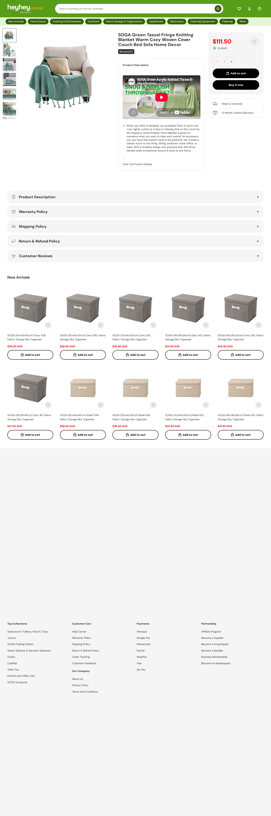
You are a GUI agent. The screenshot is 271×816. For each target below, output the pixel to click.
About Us (77, 679)
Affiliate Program (211, 631)
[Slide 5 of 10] (9, 94)
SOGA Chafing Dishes (20, 644)
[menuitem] (243, 21)
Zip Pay (141, 669)
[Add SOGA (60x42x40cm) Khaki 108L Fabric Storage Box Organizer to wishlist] (100, 405)
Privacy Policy (80, 685)
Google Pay (143, 637)
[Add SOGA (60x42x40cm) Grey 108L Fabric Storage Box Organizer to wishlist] (48, 325)
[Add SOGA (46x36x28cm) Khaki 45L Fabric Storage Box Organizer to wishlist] (258, 405)
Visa (139, 663)
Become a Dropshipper (215, 644)
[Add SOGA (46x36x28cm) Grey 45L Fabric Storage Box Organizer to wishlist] (206, 325)
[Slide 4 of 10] (9, 79)
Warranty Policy (33, 211)
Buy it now (236, 85)
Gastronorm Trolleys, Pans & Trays (27, 631)
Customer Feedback (84, 663)
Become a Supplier (212, 637)
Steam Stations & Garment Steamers (29, 650)
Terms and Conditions (85, 691)
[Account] (249, 9)
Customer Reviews (36, 256)
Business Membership (214, 656)
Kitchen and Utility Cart (21, 675)
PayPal (141, 650)
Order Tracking (81, 656)
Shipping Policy (32, 226)
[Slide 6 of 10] (9, 109)
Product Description (37, 197)
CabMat (12, 663)
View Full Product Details (137, 164)
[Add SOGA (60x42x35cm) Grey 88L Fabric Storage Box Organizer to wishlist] (100, 325)
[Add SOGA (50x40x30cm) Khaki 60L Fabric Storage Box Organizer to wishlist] (206, 405)
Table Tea (13, 669)
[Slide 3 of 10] (9, 64)
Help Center (79, 631)
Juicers (11, 637)
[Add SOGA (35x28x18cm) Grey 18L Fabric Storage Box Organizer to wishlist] (48, 405)
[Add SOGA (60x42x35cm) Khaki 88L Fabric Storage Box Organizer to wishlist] (153, 405)
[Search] (139, 8)
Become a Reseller (212, 650)
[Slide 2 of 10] (9, 50)
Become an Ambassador (215, 663)
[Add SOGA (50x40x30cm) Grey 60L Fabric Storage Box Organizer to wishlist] (153, 325)
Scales (11, 656)
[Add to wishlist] (254, 41)
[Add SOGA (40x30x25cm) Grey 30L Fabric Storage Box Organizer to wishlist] (258, 325)
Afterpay (142, 631)
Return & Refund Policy (39, 241)
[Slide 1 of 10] (9, 35)
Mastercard (143, 644)
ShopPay (142, 656)
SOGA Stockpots (17, 682)
